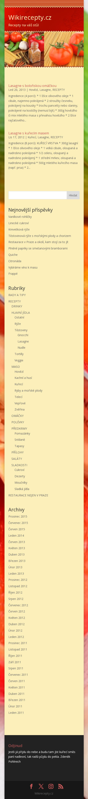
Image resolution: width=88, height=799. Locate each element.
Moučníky (21, 482)
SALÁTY (16, 459)
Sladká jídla (22, 489)
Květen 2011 (16, 687)
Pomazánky (22, 433)
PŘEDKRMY (19, 428)
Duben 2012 (16, 624)
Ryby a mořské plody (28, 390)
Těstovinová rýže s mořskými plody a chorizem (39, 236)
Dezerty (20, 476)
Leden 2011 (16, 713)
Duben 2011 (16, 694)
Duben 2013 (16, 554)
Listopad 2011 (17, 649)
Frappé (13, 274)
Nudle (21, 347)
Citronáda (14, 261)
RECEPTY (58, 90)
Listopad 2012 (17, 586)
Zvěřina (20, 409)
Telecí (18, 397)
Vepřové (20, 403)
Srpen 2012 (15, 599)
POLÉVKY (17, 422)
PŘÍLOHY (17, 452)
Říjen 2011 (15, 656)
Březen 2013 (16, 561)
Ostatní (19, 317)
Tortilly (19, 354)
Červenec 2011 (18, 675)
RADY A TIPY (17, 295)
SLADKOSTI (19, 465)
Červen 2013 (16, 542)
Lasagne (45, 90)
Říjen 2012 (15, 592)
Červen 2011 (16, 681)
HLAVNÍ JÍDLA (20, 313)
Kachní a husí (23, 378)
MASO (15, 367)
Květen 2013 (16, 548)
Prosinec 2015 (17, 516)
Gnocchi (23, 335)
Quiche (13, 255)
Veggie (19, 360)
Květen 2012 (16, 618)
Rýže (18, 324)
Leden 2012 (16, 637)
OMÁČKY (17, 416)
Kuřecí (32, 137)
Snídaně (20, 440)
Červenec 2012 (18, 605)
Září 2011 (14, 662)
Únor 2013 (15, 567)
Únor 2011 (15, 706)
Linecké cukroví (18, 223)
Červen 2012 (16, 611)
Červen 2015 (16, 529)
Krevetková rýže (19, 229)
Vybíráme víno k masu (22, 267)
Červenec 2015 (18, 523)
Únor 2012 (15, 630)
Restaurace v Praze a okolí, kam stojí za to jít (38, 242)
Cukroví (19, 470)
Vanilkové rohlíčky (20, 217)
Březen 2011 (16, 700)
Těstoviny (21, 330)
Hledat (73, 195)
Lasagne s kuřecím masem (28, 133)
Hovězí (33, 90)
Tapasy (19, 446)
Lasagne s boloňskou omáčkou (32, 85)
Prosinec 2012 (17, 580)
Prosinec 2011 (17, 643)
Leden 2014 (16, 535)
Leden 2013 (16, 573)
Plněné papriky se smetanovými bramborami (38, 248)
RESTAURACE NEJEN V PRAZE (28, 495)
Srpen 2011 (15, 668)
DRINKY (16, 306)
